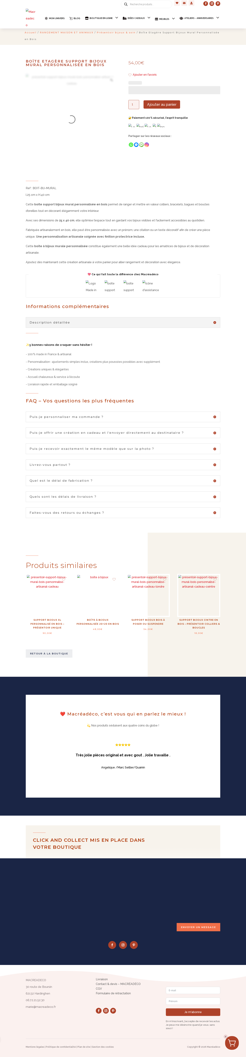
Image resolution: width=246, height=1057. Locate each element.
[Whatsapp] (131, 144)
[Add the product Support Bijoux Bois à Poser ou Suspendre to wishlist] (164, 579)
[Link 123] (111, 80)
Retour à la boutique (49, 653)
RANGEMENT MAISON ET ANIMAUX (66, 32)
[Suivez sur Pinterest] (218, 3)
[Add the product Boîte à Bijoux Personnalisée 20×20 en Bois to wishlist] (114, 579)
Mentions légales (35, 1047)
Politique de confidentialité (61, 1047)
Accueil (31, 32)
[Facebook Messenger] (136, 144)
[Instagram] (146, 144)
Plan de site (83, 1047)
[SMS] (141, 144)
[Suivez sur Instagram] (211, 3)
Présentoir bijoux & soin (116, 32)
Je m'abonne (193, 1012)
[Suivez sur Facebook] (205, 3)
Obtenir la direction (139, 908)
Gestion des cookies (103, 1047)
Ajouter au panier (161, 104)
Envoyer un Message (198, 927)
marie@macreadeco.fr (187, 896)
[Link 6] (30, 18)
